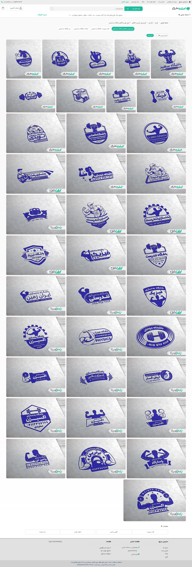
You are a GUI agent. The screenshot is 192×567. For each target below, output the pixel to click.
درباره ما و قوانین (172, 2)
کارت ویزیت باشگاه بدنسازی (100, 29)
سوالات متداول (105, 554)
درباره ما (165, 548)
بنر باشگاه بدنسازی (65, 29)
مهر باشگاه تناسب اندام (35, 458)
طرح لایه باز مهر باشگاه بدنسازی (80, 96)
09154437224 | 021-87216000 (13, 2)
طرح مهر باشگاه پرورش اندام (96, 418)
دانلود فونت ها (151, 2)
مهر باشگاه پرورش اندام (96, 458)
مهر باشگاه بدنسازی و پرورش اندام (156, 255)
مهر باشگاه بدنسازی (156, 418)
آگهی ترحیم (114, 532)
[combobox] (161, 35)
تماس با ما (161, 2)
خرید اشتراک (42, 14)
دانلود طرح (78, 532)
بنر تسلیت (42, 532)
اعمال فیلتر (150, 35)
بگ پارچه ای (135, 2)
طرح (156, 23)
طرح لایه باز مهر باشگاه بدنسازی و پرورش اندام (96, 214)
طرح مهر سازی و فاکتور (139, 23)
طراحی (151, 23)
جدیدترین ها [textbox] (162, 35)
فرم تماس (134, 554)
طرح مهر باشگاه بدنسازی (168, 59)
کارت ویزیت (150, 532)
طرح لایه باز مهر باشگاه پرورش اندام (35, 174)
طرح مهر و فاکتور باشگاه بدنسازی (119, 23)
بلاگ (143, 2)
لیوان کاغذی (125, 2)
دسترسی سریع (183, 2)
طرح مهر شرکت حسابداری (156, 377)
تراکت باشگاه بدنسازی (81, 29)
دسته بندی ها (183, 14)
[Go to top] (186, 562)
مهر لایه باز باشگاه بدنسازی (35, 377)
